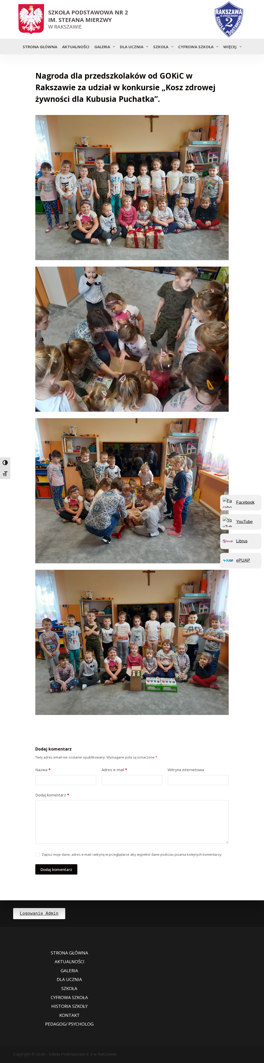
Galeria (102, 46)
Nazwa (43, 769)
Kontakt (69, 1015)
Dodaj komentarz (52, 794)
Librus (242, 541)
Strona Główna (40, 46)
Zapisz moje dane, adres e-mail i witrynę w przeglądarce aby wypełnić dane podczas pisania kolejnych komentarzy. (132, 854)
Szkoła (160, 46)
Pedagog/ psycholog (69, 1024)
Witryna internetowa (186, 769)
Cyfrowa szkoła (195, 46)
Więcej (230, 46)
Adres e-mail (114, 769)
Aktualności (75, 46)
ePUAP (243, 560)
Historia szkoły (69, 1006)
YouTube (244, 522)
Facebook (245, 502)
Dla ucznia (131, 46)
